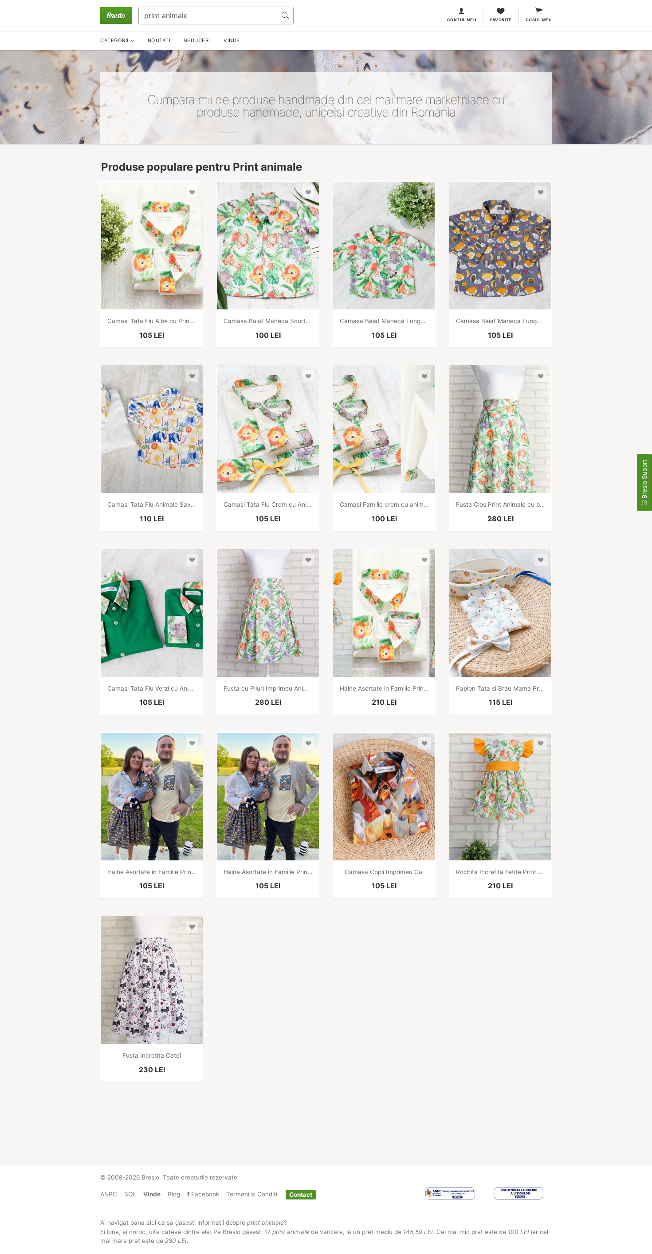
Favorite (501, 19)
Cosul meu (539, 19)
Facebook (204, 1194)
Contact (300, 1194)
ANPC (108, 1194)
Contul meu (462, 19)
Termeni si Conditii (252, 1194)
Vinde (152, 1194)
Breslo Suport (644, 480)
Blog (174, 1194)
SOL (130, 1194)
